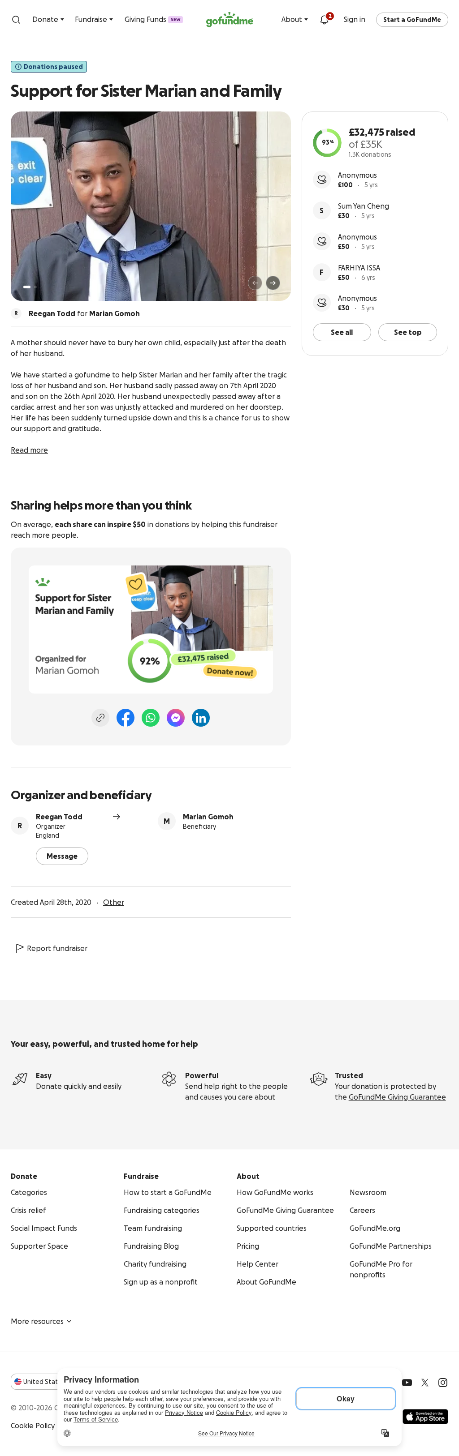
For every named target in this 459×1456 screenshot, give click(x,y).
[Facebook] (125, 718)
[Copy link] (100, 718)
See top (408, 332)
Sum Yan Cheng (363, 206)
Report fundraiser (57, 948)
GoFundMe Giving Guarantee (397, 1097)
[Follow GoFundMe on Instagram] (443, 1383)
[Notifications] (324, 20)
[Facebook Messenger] (176, 718)
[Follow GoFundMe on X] (425, 1383)
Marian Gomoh (208, 817)
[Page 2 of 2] (35, 287)
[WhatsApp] (151, 718)
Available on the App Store (425, 1416)
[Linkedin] (201, 718)
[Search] (16, 20)
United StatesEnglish (57, 1381)
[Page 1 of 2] (26, 287)
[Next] (273, 283)
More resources (37, 1321)
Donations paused (53, 66)
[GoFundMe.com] (229, 20)
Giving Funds (153, 19)
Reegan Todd (59, 817)
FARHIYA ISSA (359, 268)
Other (113, 902)
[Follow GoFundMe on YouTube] (407, 1383)
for (84, 313)
